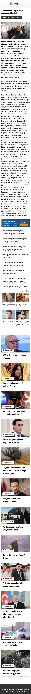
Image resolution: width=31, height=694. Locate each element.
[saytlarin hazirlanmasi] (15, 223)
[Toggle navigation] (2, 4)
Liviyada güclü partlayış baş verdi (15, 287)
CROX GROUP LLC (18, 689)
